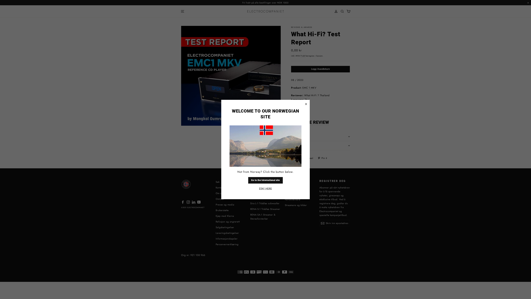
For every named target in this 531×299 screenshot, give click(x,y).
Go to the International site (265, 180)
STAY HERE (265, 188)
